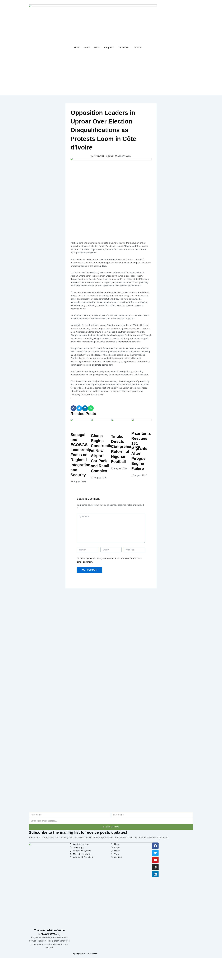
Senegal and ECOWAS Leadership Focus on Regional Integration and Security (81, 455)
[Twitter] (155, 853)
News (96, 47)
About (87, 47)
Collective (123, 47)
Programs (109, 47)
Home (77, 47)
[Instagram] (155, 867)
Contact (137, 47)
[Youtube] (155, 860)
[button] (73, 408)
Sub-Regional (106, 156)
